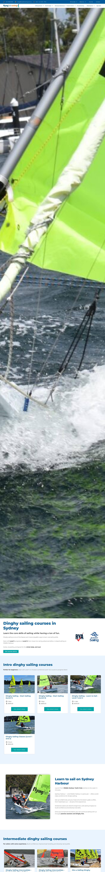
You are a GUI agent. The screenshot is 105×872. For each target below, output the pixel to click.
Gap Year (99, 5)
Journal (91, 1)
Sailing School (38, 5)
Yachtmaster (48, 5)
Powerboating (80, 5)
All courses (72, 1)
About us (82, 1)
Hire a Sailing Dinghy (81, 870)
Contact (98, 1)
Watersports (90, 5)
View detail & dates (19, 709)
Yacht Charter (70, 5)
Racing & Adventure (60, 5)
